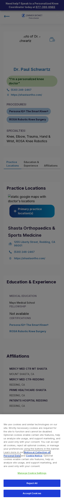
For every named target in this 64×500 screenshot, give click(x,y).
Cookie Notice (34, 455)
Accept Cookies (32, 493)
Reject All (32, 483)
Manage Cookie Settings (32, 473)
